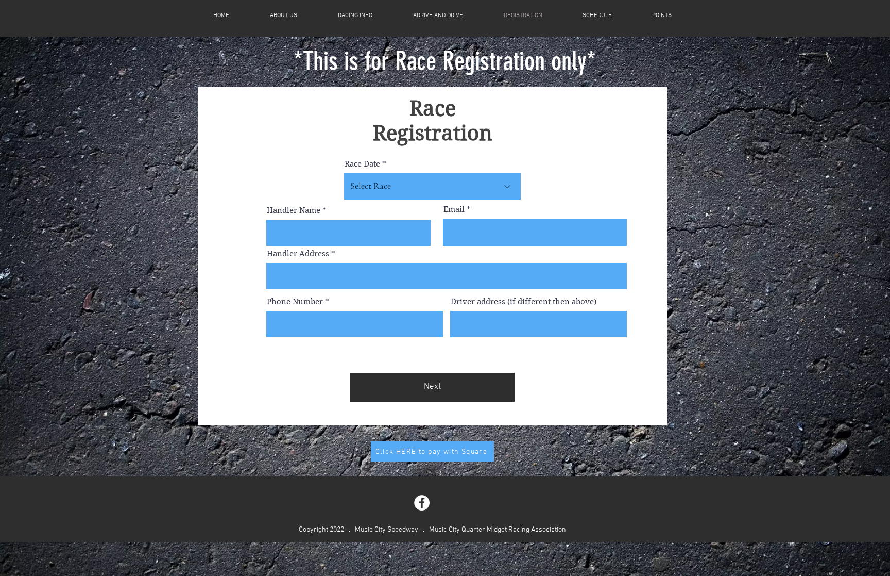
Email (454, 209)
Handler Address (298, 254)
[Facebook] (422, 503)
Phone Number (295, 302)
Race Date (362, 164)
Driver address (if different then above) (523, 302)
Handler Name (293, 211)
